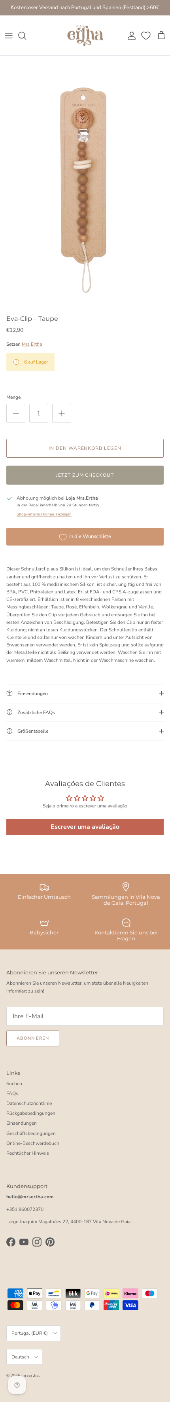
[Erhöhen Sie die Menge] (61, 413)
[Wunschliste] (146, 35)
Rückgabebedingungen (30, 1113)
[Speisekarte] (8, 35)
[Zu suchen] (26, 35)
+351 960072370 (24, 1209)
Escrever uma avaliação (85, 826)
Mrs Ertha (32, 344)
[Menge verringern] (15, 413)
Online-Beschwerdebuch (32, 1143)
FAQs (12, 1093)
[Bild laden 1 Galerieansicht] (85, 183)
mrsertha (30, 1375)
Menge (13, 397)
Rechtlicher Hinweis (27, 1153)
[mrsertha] (85, 35)
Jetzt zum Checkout (85, 475)
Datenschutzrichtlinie (29, 1103)
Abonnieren (33, 1038)
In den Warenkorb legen (85, 448)
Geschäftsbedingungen (31, 1133)
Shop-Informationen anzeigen (44, 514)
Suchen (14, 1083)
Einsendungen (21, 1123)
